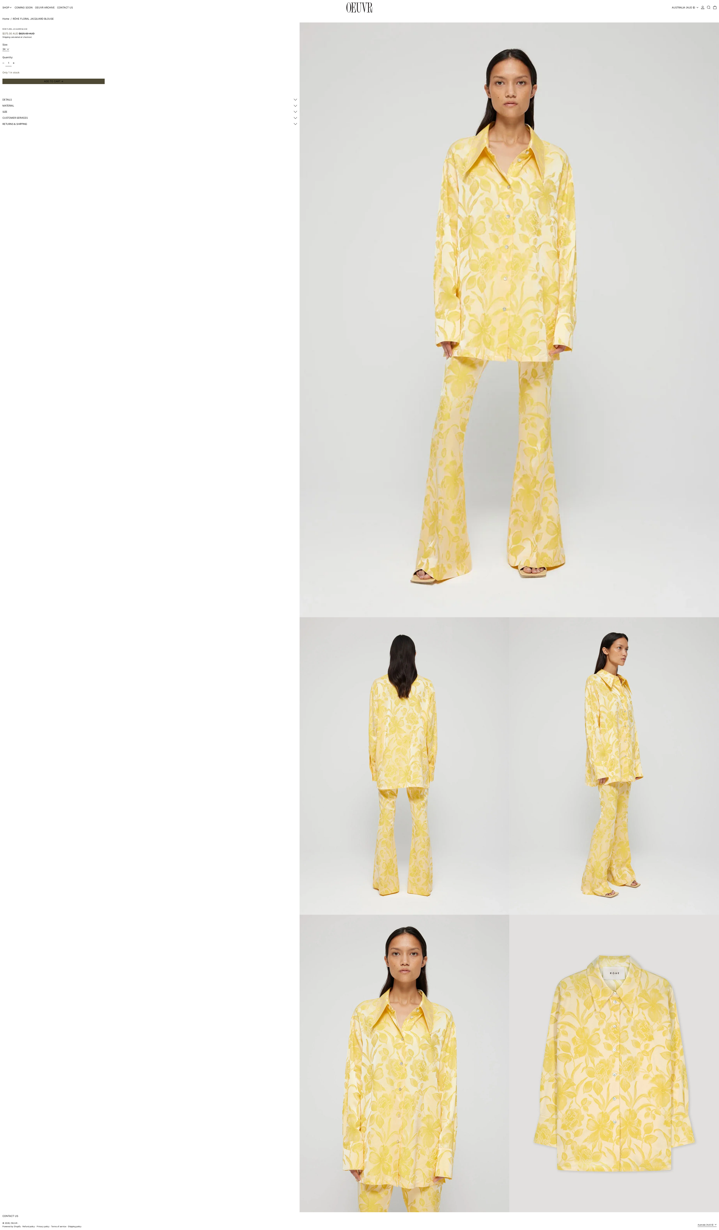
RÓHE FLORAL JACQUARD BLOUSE (33, 18)
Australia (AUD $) (684, 7)
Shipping (6, 37)
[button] (709, 7)
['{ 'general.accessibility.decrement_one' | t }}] (3, 63)
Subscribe (231, 1225)
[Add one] (14, 63)
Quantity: (7, 57)
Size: (5, 44)
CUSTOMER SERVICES (15, 117)
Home (5, 18)
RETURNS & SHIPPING (14, 124)
